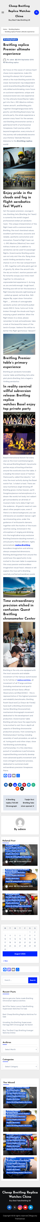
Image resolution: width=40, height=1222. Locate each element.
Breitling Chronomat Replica (18, 1087)
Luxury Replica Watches (15, 851)
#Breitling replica (12, 62)
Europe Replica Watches (15, 848)
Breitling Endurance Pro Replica (19, 1134)
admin (12, 60)
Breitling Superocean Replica (17, 869)
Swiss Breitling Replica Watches (18, 857)
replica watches (24, 680)
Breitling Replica (10, 39)
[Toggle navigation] (2, 12)
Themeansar (20, 1219)
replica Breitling (22, 545)
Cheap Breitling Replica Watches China (19, 11)
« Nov (5, 961)
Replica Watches (12, 854)
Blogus (32, 1216)
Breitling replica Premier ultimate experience (16, 49)
